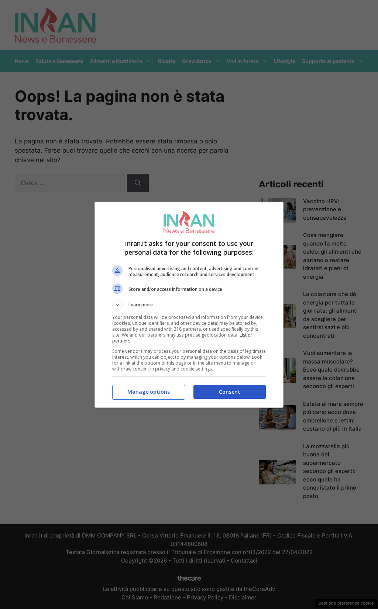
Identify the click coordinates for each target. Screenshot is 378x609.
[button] (189, 305)
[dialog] (189, 305)
